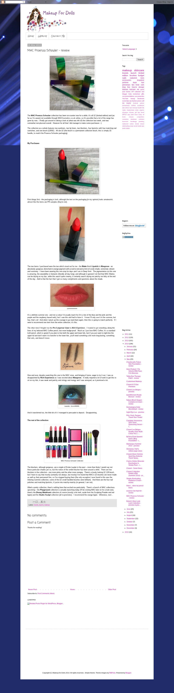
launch (41, 505)
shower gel (133, 112)
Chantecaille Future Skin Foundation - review (134, 364)
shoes (142, 124)
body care (140, 85)
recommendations (128, 96)
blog (124, 87)
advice (142, 103)
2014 (127, 344)
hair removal (133, 107)
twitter (128, 128)
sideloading (126, 126)
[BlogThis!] (36, 501)
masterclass (130, 110)
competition (140, 117)
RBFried (112, 673)
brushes (133, 75)
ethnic (127, 107)
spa (143, 126)
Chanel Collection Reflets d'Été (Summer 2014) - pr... (135, 473)
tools (142, 78)
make (124, 110)
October (130, 522)
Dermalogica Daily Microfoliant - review (134, 408)
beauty (133, 98)
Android (135, 103)
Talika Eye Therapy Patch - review (133, 377)
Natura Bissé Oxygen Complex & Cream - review (134, 402)
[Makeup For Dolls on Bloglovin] (134, 227)
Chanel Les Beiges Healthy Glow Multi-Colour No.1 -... (134, 432)
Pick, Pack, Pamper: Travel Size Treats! (134, 416)
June (129, 509)
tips (133, 85)
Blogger (128, 673)
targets (128, 103)
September (131, 519)
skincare (139, 70)
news (136, 110)
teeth (124, 128)
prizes (139, 101)
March (129, 353)
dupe (135, 82)
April (128, 356)
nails (124, 78)
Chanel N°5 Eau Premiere (132, 385)
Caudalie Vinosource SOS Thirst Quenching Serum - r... (134, 423)
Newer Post (32, 589)
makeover (125, 124)
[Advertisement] (133, 174)
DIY (132, 91)
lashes (128, 91)
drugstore (140, 80)
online (132, 124)
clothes (133, 105)
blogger (124, 94)
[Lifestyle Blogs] (127, 237)
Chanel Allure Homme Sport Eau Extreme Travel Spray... (134, 456)
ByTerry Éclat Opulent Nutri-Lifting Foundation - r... (134, 439)
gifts (142, 94)
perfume (125, 82)
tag (139, 112)
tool (143, 91)
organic (141, 110)
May (128, 359)
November (131, 525)
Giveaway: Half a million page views (134, 450)
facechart (125, 121)
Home (31, 36)
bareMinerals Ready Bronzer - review (134, 396)
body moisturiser (134, 94)
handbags (133, 121)
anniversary (126, 105)
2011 (127, 334)
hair (142, 82)
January (130, 347)
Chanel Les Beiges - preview (134, 391)
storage (141, 87)
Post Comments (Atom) (46, 593)
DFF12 (124, 114)
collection (138, 91)
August (129, 515)
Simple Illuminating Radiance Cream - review (134, 481)
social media (137, 126)
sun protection (139, 96)
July (128, 512)
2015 (127, 532)
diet (123, 107)
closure (131, 117)
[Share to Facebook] (42, 501)
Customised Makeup (134, 381)
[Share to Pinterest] (44, 501)
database (134, 119)
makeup (47, 505)
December (131, 528)
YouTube (125, 98)
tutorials (125, 89)
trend (142, 112)
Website (42, 36)
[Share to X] (39, 501)
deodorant (140, 98)
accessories (126, 80)
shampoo (125, 112)
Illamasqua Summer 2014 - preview (133, 445)
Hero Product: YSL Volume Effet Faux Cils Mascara (134, 371)
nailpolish (133, 78)
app (129, 114)
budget (141, 75)
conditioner (140, 105)
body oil (141, 114)
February (130, 350)
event (124, 101)
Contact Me (58, 36)
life (143, 107)
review (137, 124)
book (123, 117)
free (128, 87)
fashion (134, 101)
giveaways (126, 85)
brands (36, 505)
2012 (127, 337)
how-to (134, 87)
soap (131, 126)
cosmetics (125, 119)
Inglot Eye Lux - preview (135, 412)
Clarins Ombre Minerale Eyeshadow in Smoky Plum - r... (135, 463)
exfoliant (141, 119)
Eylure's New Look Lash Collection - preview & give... (133, 503)
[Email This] (34, 501)
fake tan (129, 101)
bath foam (134, 114)
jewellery (141, 121)
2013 (127, 341)
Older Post (112, 589)
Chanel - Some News (134, 468)
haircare (132, 89)
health (140, 107)
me (138, 89)
